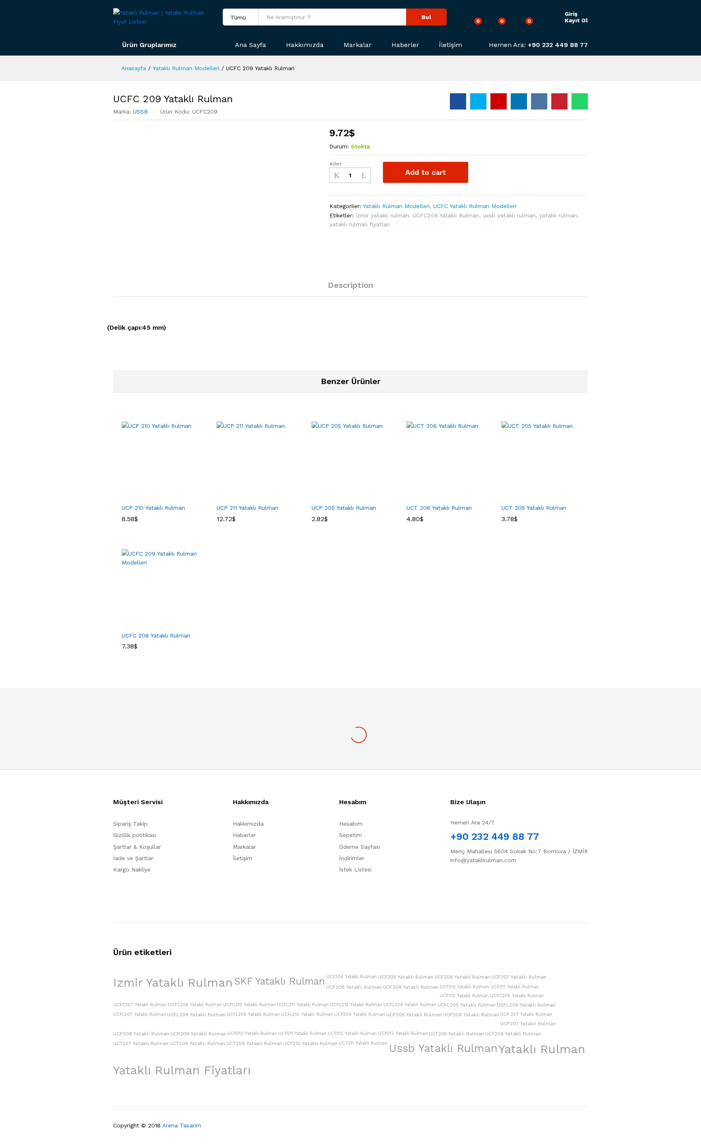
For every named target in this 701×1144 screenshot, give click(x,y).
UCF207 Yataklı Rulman (518, 977)
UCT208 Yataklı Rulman (197, 1043)
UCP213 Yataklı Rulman (403, 1033)
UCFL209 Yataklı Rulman (253, 1014)
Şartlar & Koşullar (137, 847)
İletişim (450, 45)
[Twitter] (465, 885)
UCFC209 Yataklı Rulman (446, 215)
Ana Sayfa (250, 45)
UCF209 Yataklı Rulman (411, 987)
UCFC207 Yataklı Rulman (140, 1004)
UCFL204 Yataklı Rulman (410, 1004)
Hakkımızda (305, 45)
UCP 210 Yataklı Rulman (153, 507)
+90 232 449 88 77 (558, 45)
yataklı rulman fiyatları (359, 224)
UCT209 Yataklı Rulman (254, 1043)
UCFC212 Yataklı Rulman (356, 1004)
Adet (335, 163)
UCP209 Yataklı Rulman (198, 1034)
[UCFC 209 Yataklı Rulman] (458, 101)
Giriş (571, 14)
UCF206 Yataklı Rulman (462, 977)
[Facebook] (452, 885)
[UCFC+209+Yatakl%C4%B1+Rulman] (478, 101)
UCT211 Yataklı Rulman (363, 1043)
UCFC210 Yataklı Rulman (249, 1004)
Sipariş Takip (130, 823)
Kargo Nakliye (132, 869)
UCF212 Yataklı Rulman (464, 995)
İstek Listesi (355, 869)
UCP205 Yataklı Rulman (414, 1014)
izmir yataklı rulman (382, 215)
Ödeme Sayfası (359, 847)
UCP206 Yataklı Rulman (471, 1014)
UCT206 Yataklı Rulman (513, 1034)
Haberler (405, 45)
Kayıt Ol (576, 20)
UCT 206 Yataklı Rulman (439, 507)
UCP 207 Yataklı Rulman (526, 1014)
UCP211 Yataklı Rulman (302, 1033)
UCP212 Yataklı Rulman (352, 1033)
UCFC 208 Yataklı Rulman (156, 635)
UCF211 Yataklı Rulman (514, 986)
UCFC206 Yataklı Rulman (517, 995)
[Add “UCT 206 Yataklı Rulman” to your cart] (417, 494)
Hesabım (351, 823)
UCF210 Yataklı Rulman (464, 986)
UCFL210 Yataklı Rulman (307, 1014)
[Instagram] (477, 885)
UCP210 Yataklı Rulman (252, 1033)
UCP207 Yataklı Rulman (528, 1023)
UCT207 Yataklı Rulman (140, 1043)
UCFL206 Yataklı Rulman (526, 1005)
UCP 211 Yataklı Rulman (247, 507)
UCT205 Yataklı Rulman (456, 1034)
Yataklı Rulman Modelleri (396, 206)
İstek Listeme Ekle (483, 172)
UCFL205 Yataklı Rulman (467, 1005)
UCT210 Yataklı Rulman (310, 1043)
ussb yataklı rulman (509, 215)
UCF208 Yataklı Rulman (354, 987)
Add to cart (425, 172)
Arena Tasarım (181, 1125)
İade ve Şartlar (133, 858)
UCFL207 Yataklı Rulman (139, 1014)
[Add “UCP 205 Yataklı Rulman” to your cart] (322, 494)
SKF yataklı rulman (279, 981)
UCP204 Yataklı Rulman (359, 1014)
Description (350, 285)
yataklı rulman (558, 215)
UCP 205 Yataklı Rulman (344, 507)
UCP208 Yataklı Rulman (141, 1034)
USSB (140, 111)
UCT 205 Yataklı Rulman (533, 507)
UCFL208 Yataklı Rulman (196, 1014)
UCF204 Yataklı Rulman (351, 976)
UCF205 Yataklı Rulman (405, 977)
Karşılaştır (505, 172)
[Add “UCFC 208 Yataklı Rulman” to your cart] (133, 622)
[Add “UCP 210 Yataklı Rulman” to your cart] (133, 494)
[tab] (350, 288)
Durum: (339, 146)
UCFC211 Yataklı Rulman (303, 1004)
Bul (426, 17)
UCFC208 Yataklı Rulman (195, 1004)
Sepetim (350, 835)
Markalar (358, 45)
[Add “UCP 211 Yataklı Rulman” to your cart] (227, 494)
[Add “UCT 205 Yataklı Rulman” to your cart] (512, 494)
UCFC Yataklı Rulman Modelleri (474, 206)
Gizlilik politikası (134, 835)
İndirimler (351, 858)
